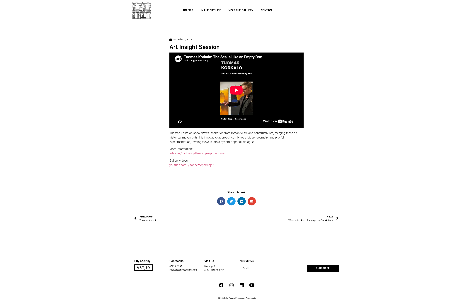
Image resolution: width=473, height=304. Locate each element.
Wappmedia (251, 298)
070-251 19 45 (175, 266)
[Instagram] (231, 285)
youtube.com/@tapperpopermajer (191, 165)
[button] (221, 201)
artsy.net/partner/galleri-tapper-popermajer (197, 153)
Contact (267, 10)
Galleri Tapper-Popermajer (234, 298)
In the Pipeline (211, 10)
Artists (188, 10)
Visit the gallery (241, 10)
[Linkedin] (241, 285)
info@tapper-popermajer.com (183, 269)
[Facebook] (221, 285)
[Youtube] (251, 285)
